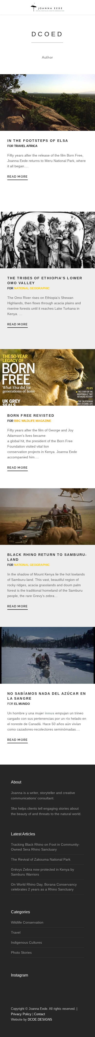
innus (49, 713)
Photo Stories (21, 952)
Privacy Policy (21, 1014)
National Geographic (32, 288)
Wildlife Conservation (27, 922)
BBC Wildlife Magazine (32, 421)
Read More (17, 176)
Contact (39, 1014)
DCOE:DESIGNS (40, 1019)
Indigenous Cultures (26, 942)
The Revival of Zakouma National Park (40, 859)
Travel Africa (26, 146)
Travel (15, 932)
